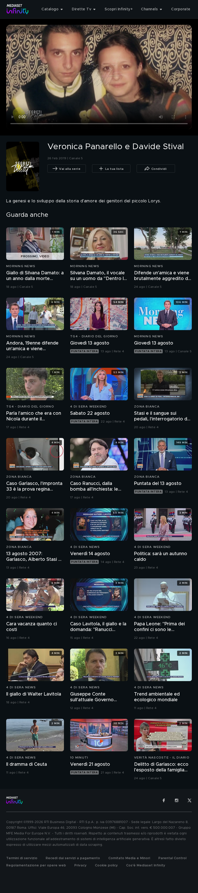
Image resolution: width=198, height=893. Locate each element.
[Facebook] (163, 800)
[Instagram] (176, 800)
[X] (189, 800)
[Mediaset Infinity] (17, 9)
